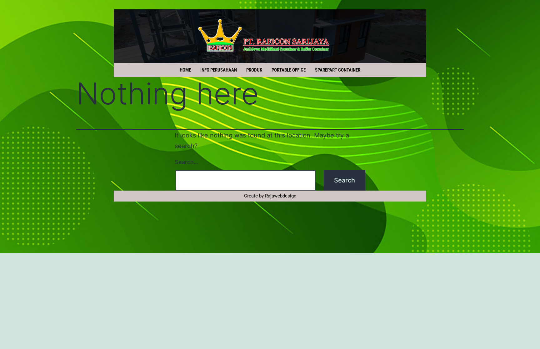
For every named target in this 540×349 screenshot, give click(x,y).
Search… (186, 162)
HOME (185, 70)
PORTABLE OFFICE (289, 70)
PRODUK (254, 70)
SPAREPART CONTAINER (337, 70)
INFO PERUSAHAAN (218, 70)
